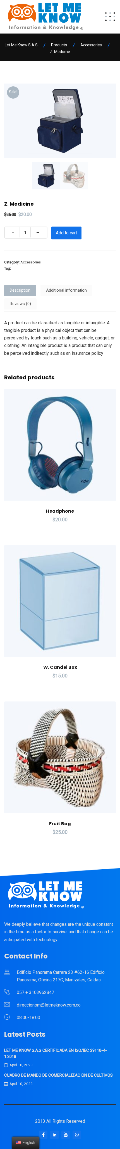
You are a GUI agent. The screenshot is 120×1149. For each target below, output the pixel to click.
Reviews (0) (20, 303)
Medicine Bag (23, 268)
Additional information (66, 290)
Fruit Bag (60, 823)
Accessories (30, 262)
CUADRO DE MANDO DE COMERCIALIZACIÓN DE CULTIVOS (58, 1075)
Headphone (60, 511)
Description (20, 290)
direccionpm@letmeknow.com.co (49, 1005)
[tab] (20, 290)
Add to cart (66, 232)
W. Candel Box (60, 667)
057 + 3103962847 (35, 992)
